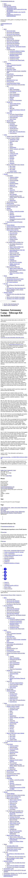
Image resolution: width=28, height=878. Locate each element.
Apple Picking (13, 237)
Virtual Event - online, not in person (12, 507)
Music (11, 142)
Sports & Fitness (13, 178)
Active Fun (9, 112)
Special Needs (10, 120)
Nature (11, 150)
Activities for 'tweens (14, 57)
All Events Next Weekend (13, 45)
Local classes (10, 175)
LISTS (5, 61)
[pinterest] (5, 575)
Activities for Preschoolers (16, 52)
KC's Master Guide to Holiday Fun (15, 242)
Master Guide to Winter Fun (13, 266)
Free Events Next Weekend (13, 34)
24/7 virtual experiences (12, 282)
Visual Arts (12, 152)
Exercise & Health (14, 180)
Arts (8, 86)
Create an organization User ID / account (13, 552)
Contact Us (6, 561)
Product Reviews (14, 130)
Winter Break (24, 507)
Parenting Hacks (13, 125)
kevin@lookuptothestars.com (7, 486)
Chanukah (12, 257)
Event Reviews (13, 133)
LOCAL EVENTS (8, 37)
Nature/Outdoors (18, 513)
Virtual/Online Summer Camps (14, 172)
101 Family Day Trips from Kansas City (16, 288)
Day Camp (3, 510)
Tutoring (9, 208)
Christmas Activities (14, 256)
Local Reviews (13, 127)
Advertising (7, 560)
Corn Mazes (12, 240)
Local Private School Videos (13, 83)
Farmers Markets (10, 225)
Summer (6, 223)
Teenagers (12, 163)
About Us (6, 582)
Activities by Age (11, 49)
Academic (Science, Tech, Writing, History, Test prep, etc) (17, 196)
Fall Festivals (13, 236)
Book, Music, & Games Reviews (17, 131)
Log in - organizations (9, 553)
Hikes (11, 106)
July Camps (12, 169)
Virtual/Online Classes (12, 202)
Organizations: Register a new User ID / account (15, 873)
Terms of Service (8, 588)
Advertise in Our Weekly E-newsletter (16, 298)
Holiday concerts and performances (15, 264)
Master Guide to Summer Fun (14, 228)
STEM (4, 511)
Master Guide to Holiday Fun (16, 246)
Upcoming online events (12, 277)
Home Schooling (5, 513)
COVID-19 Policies (9, 556)
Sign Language (13, 194)
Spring (2, 509)
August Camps (13, 171)
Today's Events (10, 38)
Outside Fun (9, 102)
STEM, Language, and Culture (17, 149)
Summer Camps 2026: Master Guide (15, 136)
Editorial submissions (9, 558)
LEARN (6, 174)
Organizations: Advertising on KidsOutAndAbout (14, 15)
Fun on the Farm (10, 68)
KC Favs (6, 283)
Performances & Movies (15, 91)
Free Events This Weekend (13, 32)
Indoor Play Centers (11, 69)
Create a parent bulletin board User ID (13, 555)
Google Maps (8, 475)
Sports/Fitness (13, 147)
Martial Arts (12, 185)
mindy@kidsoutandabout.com (16, 344)
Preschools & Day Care (12, 80)
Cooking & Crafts (14, 153)
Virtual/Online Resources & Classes (15, 279)
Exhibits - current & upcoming (17, 211)
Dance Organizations (14, 94)
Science (17, 511)
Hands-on (11, 513)
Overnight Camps (14, 141)
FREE (5, 29)
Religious (12, 156)
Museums (9, 78)
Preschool (12, 158)
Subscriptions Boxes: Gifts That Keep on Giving (17, 250)
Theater (11, 144)
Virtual (5, 275)
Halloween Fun (13, 234)
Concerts (12, 87)
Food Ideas (12, 123)
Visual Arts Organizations (16, 100)
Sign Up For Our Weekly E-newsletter (16, 297)
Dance (11, 145)
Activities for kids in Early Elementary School (16, 55)
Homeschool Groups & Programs (14, 222)
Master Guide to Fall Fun (12, 229)
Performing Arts (13, 186)
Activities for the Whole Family (17, 60)
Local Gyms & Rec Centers (16, 116)
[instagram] (5, 578)
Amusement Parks (14, 105)
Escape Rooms (10, 74)
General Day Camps (14, 139)
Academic (12, 511)
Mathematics (22, 511)
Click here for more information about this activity (12, 337)
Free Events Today (11, 30)
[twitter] (5, 572)
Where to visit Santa (14, 252)
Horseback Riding (14, 183)
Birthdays (9, 63)
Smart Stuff (9, 209)
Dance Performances (14, 95)
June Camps (12, 167)
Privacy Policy (7, 587)
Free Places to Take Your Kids (14, 35)
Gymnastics (12, 182)
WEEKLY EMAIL (8, 292)
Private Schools (10, 81)
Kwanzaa (12, 259)
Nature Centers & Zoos (15, 103)
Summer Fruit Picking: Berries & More (16, 84)
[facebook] (5, 569)
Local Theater (13, 92)
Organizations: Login (12, 8)
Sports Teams (13, 119)
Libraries (12, 213)
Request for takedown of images (11, 563)
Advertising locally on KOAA (11, 585)
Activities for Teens (14, 58)
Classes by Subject (14, 177)
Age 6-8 (11, 160)
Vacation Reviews (14, 128)
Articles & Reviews (11, 122)
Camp (2, 507)
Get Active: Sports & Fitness (16, 114)
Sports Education (14, 117)
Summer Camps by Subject (13, 138)
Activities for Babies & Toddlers (17, 51)
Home (5, 3)
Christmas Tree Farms (15, 248)
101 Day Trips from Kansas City (11, 304)
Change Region (7, 5)
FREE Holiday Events (15, 254)
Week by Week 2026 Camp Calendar (15, 164)
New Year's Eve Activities (16, 262)
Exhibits (11, 98)
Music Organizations (14, 89)
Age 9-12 (12, 161)
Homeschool (13, 200)
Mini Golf (12, 108)
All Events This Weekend (13, 41)
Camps (5, 134)
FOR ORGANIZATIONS (10, 6)
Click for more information (7, 488)
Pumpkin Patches (14, 239)
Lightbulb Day (13, 260)
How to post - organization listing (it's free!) (14, 550)
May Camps (12, 166)
